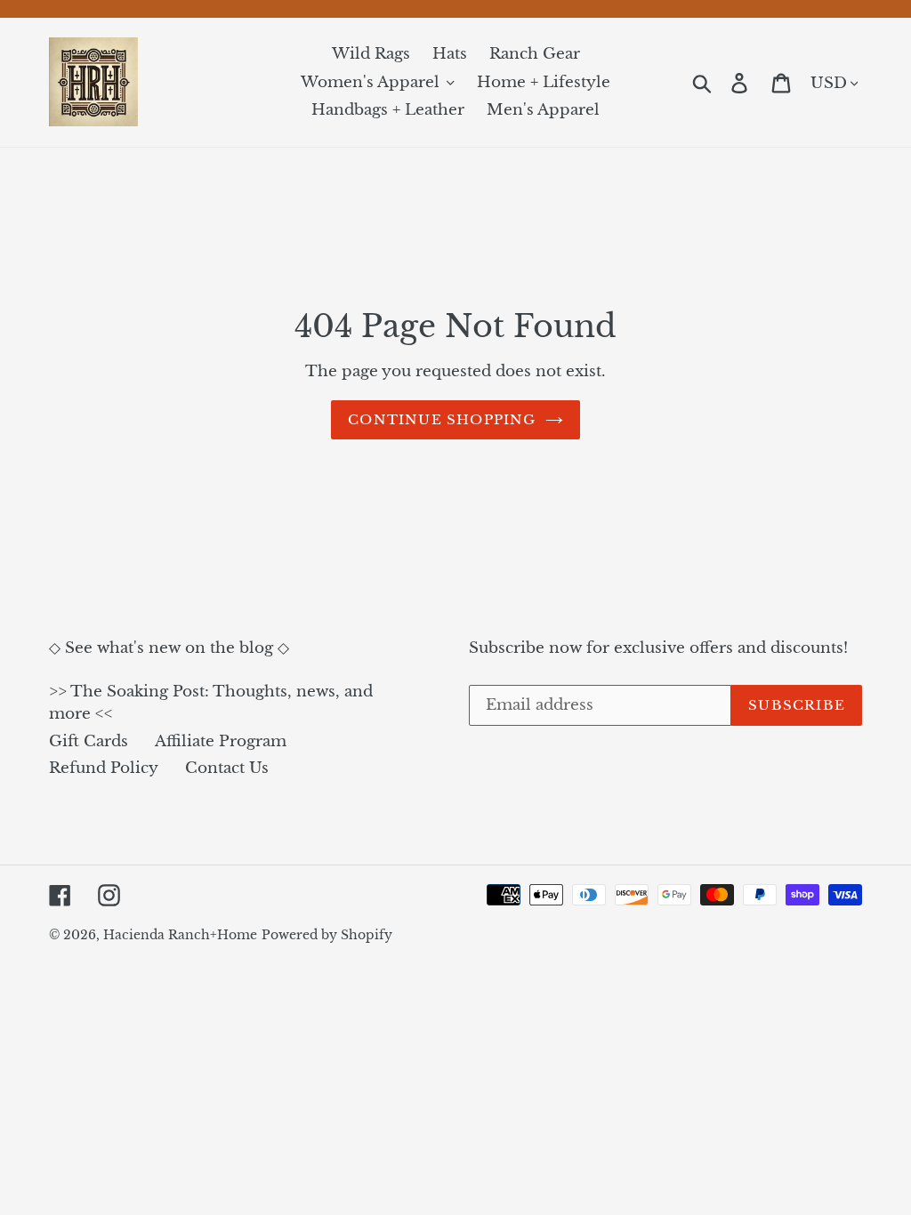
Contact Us (227, 768)
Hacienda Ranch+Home (180, 935)
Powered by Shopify (327, 935)
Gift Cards (88, 741)
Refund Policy (103, 768)
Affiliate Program (220, 741)
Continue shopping (442, 419)
